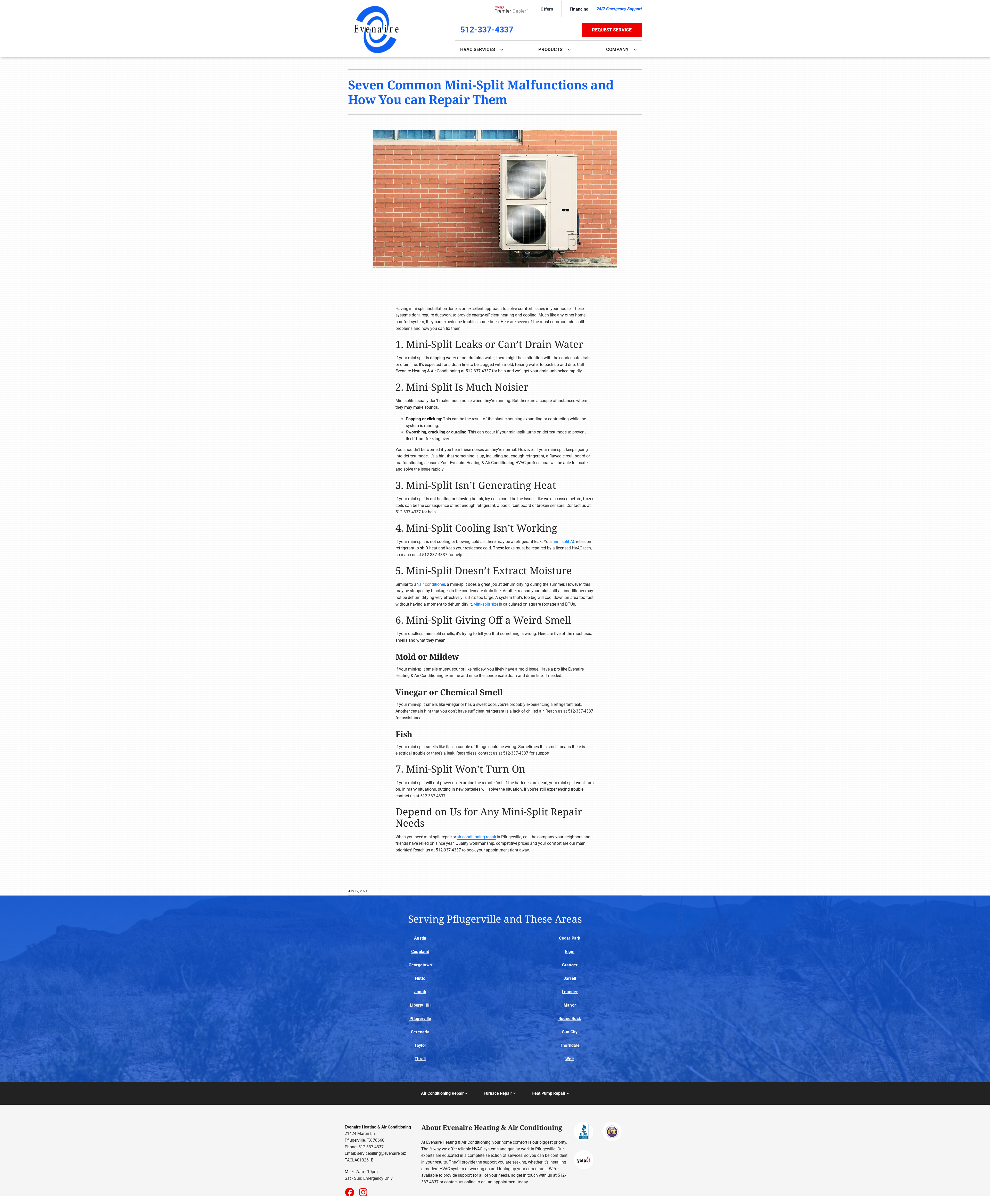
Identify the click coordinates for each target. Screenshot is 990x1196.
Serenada (420, 1032)
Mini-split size (485, 604)
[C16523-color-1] (376, 4)
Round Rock (569, 1018)
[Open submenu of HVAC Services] (504, 49)
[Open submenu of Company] (638, 49)
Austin (420, 938)
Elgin (569, 951)
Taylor (420, 1045)
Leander (570, 991)
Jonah (420, 991)
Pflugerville (420, 1018)
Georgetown (420, 965)
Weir (569, 1058)
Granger (570, 965)
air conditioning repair (476, 836)
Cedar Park (569, 938)
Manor (570, 1005)
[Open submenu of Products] (572, 49)
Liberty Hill (420, 1005)
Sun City (570, 1032)
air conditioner (432, 584)
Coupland (420, 951)
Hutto (420, 978)
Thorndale (570, 1045)
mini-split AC (563, 541)
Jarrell (570, 978)
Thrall (420, 1058)
